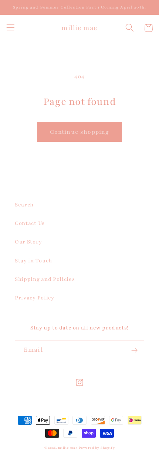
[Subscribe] (134, 351)
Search (24, 204)
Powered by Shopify (97, 448)
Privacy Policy (34, 297)
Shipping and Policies (45, 279)
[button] (10, 28)
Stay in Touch (33, 260)
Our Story (28, 241)
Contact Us (30, 223)
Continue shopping (79, 132)
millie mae (68, 448)
